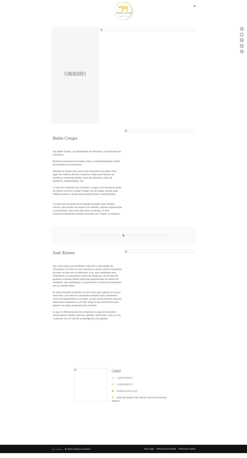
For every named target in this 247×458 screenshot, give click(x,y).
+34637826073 (124, 378)
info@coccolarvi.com (127, 391)
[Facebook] (242, 51)
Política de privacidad (166, 449)
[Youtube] (242, 34)
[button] (54, 6)
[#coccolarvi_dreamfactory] (241, 45)
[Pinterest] (242, 40)
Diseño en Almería (81, 449)
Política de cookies (187, 449)
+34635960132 (124, 384)
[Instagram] (242, 28)
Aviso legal (149, 449)
